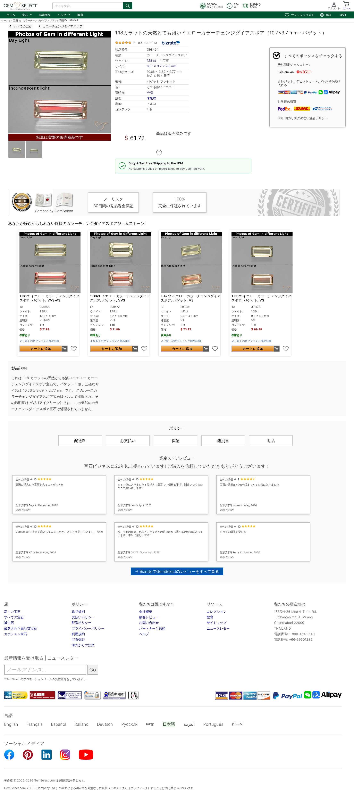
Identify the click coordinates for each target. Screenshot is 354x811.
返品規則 (78, 612)
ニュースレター (218, 628)
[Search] (127, 5)
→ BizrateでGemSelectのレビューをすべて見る (177, 571)
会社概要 (145, 612)
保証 (175, 440)
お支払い (128, 440)
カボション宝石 (15, 634)
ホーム (11, 15)
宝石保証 (78, 639)
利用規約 (78, 634)
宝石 (27, 14)
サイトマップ (216, 623)
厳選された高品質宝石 (20, 628)
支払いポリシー (83, 617)
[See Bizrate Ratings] (171, 43)
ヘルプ (64, 14)
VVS (150, 92)
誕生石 (9, 623)
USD (343, 15)
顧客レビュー (149, 617)
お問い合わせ (149, 623)
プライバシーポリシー (88, 628)
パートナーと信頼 (152, 628)
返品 (271, 440)
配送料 (80, 440)
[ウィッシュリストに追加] (159, 153)
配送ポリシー (81, 623)
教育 (80, 15)
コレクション (216, 612)
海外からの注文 (83, 645)
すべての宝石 (14, 617)
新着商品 (45, 15)
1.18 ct (152, 61)
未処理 (151, 98)
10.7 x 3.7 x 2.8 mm (162, 66)
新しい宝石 (12, 612)
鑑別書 (223, 440)
